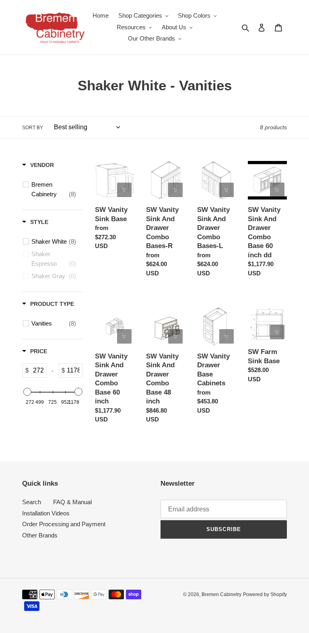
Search (31, 502)
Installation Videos (46, 513)
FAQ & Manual (72, 502)
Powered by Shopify (265, 594)
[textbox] (37, 370)
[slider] (27, 392)
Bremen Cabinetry (221, 594)
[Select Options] (124, 190)
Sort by (32, 127)
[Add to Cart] (277, 190)
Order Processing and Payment (63, 524)
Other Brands (40, 535)
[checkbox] (53, 189)
